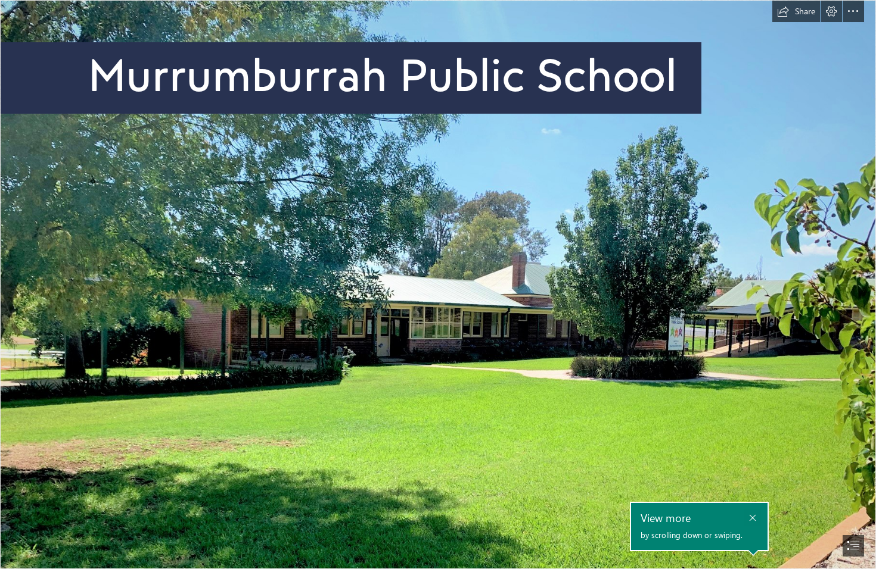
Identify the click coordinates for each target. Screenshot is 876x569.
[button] (796, 11)
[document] (438, 284)
